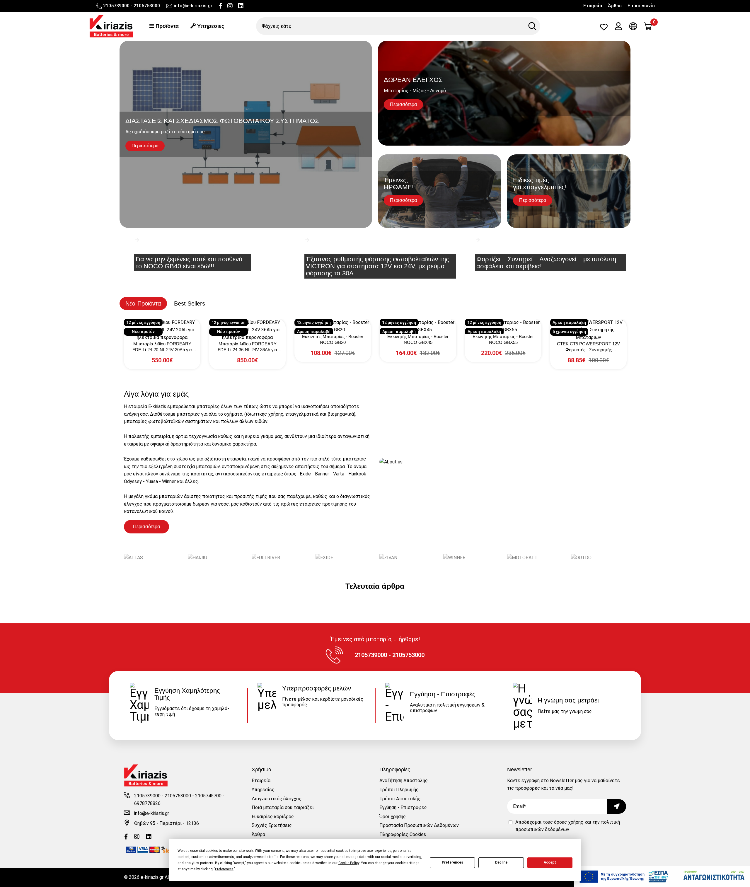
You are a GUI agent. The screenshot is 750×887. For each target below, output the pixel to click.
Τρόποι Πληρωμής (399, 789)
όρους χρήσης (568, 822)
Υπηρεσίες (210, 26)
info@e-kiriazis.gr (193, 5)
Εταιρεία (592, 5)
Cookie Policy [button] (348, 863)
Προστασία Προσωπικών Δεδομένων (419, 825)
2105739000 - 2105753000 (131, 5)
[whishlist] (603, 28)
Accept (550, 862)
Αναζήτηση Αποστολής (403, 780)
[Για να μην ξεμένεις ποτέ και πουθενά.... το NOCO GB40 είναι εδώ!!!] (204, 249)
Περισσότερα (146, 526)
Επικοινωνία (641, 5)
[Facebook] (220, 6)
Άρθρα (615, 5)
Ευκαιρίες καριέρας (273, 816)
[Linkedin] (241, 6)
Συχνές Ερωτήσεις (272, 825)
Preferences (452, 862)
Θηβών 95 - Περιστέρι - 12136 (166, 823)
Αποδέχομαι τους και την (567, 826)
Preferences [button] (224, 869)
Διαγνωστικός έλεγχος (276, 798)
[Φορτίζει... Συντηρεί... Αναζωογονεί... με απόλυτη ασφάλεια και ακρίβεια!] (545, 249)
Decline (501, 862)
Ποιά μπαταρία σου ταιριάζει (283, 807)
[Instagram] (230, 6)
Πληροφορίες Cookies (402, 834)
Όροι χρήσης (392, 816)
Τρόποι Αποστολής (399, 798)
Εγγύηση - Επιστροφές (403, 807)
